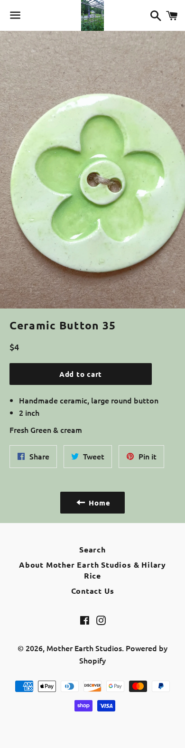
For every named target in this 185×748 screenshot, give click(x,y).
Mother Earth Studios (84, 648)
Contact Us (92, 591)
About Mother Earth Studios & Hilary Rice (92, 570)
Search (92, 549)
